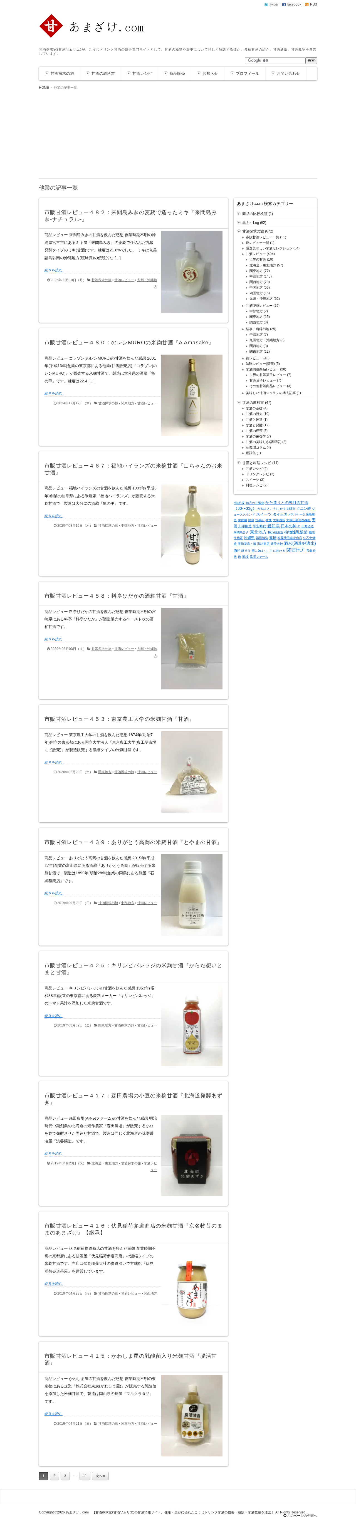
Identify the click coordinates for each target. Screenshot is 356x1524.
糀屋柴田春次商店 (290, 538)
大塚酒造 (279, 520)
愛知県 (273, 525)
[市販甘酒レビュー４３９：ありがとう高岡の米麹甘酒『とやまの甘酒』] (189, 937)
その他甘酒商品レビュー (267, 386)
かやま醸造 (287, 508)
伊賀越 (242, 520)
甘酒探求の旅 (62, 73)
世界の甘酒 (257, 259)
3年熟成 (239, 502)
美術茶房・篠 (247, 543)
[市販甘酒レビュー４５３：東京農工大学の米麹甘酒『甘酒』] (189, 814)
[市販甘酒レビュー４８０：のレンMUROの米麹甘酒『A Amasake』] (189, 437)
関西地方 (150, 1293)
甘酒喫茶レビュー (259, 306)
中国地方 (256, 288)
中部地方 (127, 526)
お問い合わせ (288, 73)
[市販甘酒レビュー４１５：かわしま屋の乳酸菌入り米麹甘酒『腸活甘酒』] (189, 1458)
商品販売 (177, 73)
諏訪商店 (263, 543)
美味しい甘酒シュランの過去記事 (271, 393)
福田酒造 (262, 538)
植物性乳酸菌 (296, 532)
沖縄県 (249, 538)
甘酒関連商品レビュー (262, 369)
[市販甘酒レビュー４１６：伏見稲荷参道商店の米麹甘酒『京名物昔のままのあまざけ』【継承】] (189, 1327)
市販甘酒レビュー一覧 (262, 237)
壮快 (269, 520)
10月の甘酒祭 (255, 502)
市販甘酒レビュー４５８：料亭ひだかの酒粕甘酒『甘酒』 (116, 596)
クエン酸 (303, 508)
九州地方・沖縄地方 (264, 340)
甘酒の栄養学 (256, 436)
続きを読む (53, 270)
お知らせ (210, 73)
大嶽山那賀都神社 (298, 520)
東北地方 (258, 532)
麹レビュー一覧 (257, 243)
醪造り (246, 550)
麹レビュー (254, 358)
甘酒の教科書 (103, 73)
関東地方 (127, 403)
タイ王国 (280, 514)
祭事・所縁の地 (257, 329)
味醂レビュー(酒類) (260, 364)
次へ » (100, 1476)
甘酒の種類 (254, 431)
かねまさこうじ (268, 508)
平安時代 (259, 526)
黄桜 (245, 557)
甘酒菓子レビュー (262, 380)
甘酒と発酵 (254, 425)
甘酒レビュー (124, 280)
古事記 (259, 520)
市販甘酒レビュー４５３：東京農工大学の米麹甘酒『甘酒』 (119, 719)
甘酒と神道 (254, 420)
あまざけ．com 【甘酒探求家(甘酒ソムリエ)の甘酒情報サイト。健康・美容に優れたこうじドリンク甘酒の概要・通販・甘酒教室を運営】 (170, 1512)
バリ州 (293, 514)
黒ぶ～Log (250, 223)
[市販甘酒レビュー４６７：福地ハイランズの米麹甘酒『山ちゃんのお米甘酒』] (189, 567)
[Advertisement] (178, 134)
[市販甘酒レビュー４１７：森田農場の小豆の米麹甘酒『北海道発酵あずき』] (189, 1197)
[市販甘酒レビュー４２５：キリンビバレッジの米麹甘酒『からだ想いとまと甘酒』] (189, 1067)
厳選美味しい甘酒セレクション (269, 248)
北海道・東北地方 (105, 1163)
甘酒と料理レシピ (256, 463)
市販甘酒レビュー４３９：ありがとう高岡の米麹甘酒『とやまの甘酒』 (133, 842)
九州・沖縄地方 (261, 299)
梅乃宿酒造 (275, 532)
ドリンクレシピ (257, 474)
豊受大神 (277, 543)
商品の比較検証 (255, 214)
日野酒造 (307, 526)
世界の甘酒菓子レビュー (267, 375)
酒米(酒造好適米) (300, 543)
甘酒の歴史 (254, 414)
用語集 (251, 453)
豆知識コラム (256, 447)
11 (85, 1476)
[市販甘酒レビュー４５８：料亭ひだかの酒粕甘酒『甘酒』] (189, 691)
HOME (44, 88)
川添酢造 (245, 526)
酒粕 (237, 551)
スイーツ (252, 480)
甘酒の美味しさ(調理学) (263, 442)
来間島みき (241, 532)
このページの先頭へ (301, 1516)
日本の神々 (290, 526)
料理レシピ (254, 485)
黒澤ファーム (259, 556)
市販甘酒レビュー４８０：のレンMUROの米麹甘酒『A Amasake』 (129, 342)
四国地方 (256, 293)
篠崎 (272, 538)
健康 (251, 520)
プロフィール (247, 73)
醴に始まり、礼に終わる (268, 550)
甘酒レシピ (142, 73)
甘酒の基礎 (254, 408)
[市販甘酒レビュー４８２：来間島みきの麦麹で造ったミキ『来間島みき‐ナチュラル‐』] (189, 314)
